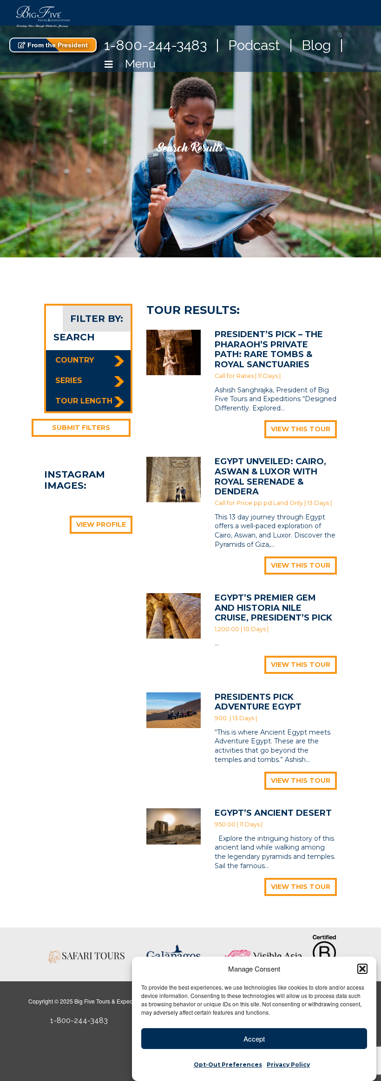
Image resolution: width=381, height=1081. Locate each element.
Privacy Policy (288, 1064)
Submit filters (81, 427)
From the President (57, 45)
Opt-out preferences (228, 1064)
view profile (101, 524)
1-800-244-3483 (155, 45)
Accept (254, 1038)
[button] (362, 968)
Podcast (254, 45)
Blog (316, 45)
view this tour (300, 429)
